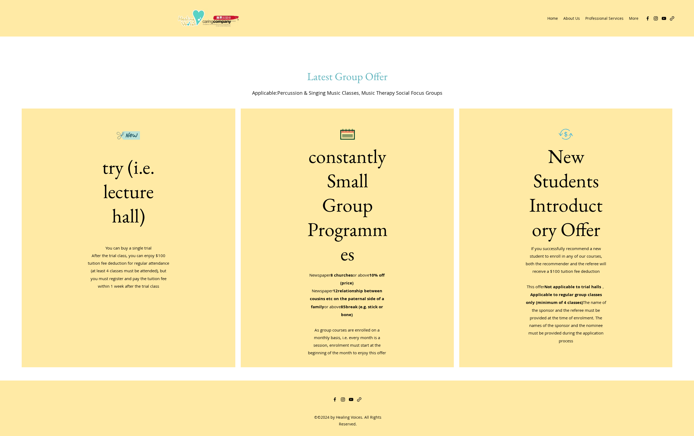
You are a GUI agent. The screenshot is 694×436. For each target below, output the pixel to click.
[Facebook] (647, 18)
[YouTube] (664, 18)
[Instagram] (655, 18)
